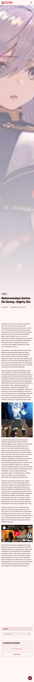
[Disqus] (17, 598)
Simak (4, 294)
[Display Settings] (30, 678)
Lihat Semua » (17, 654)
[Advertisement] (13, 670)
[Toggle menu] (31, 2)
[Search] (29, 634)
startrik (5, 307)
